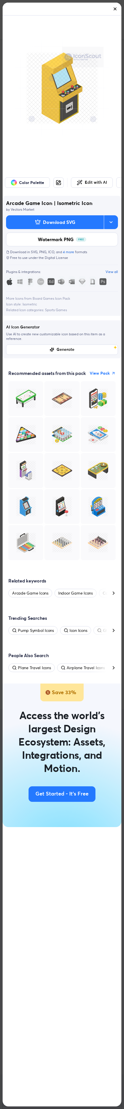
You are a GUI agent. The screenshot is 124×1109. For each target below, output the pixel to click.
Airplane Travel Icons (86, 667)
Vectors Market (22, 209)
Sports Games (56, 310)
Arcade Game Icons (30, 593)
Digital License (56, 258)
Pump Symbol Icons (36, 630)
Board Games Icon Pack (51, 298)
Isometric (29, 304)
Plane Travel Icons (34, 667)
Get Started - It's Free (62, 794)
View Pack (100, 373)
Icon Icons (78, 630)
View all (112, 272)
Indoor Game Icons (75, 593)
